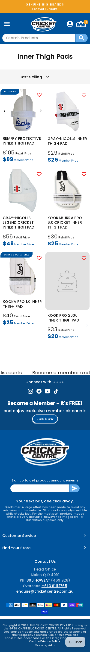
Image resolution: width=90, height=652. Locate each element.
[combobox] (38, 38)
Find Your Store (16, 548)
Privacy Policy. (50, 641)
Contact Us (45, 561)
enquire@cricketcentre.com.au (44, 591)
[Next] (40, 111)
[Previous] (4, 111)
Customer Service (19, 535)
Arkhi (51, 645)
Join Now (45, 419)
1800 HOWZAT (37, 580)
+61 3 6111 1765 (54, 585)
